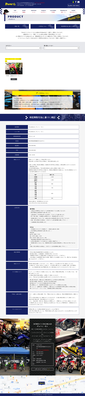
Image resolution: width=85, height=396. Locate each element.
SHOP (24, 11)
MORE (13, 79)
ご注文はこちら (42, 26)
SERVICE (33, 11)
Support (43, 11)
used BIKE (53, 11)
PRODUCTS (63, 11)
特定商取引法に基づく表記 (68, 26)
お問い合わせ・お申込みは (42, 369)
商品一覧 (17, 26)
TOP (15, 11)
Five (6, 61)
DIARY (73, 11)
